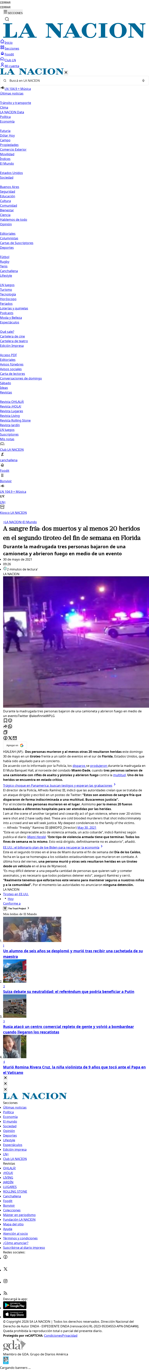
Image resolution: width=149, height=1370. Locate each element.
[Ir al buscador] (7, 19)
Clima (4, 107)
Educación (7, 196)
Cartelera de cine (12, 336)
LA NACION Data (12, 112)
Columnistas (9, 238)
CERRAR (5, 2)
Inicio (9, 42)
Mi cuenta (12, 66)
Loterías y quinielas (14, 308)
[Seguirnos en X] (5, 1270)
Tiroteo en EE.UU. (16, 894)
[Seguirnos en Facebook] (5, 1258)
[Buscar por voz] (143, 80)
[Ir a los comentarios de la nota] (10, 720)
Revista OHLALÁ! (12, 402)
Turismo (6, 289)
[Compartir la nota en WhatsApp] (10, 726)
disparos (79, 766)
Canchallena (9, 271)
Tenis (4, 266)
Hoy (11, 899)
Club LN (10, 60)
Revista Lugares (11, 411)
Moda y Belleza (11, 317)
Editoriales (8, 233)
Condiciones (53, 1335)
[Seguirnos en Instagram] (5, 1282)
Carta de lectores (12, 374)
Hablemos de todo (13, 219)
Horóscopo (8, 299)
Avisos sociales (11, 369)
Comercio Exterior (13, 149)
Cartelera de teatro (14, 341)
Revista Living (10, 416)
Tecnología (8, 294)
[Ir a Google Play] (14, 1308)
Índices (5, 159)
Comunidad (8, 205)
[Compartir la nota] (5, 726)
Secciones (12, 48)
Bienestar (7, 210)
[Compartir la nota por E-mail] (14, 738)
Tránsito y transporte (15, 103)
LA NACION (12, 522)
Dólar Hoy (7, 135)
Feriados (6, 303)
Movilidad (7, 154)
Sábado (5, 383)
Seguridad (7, 191)
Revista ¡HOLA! (10, 406)
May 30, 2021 (86, 827)
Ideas (4, 388)
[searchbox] (73, 80)
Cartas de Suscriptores (16, 243)
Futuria (5, 131)
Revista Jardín (10, 425)
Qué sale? (7, 332)
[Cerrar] (66, 72)
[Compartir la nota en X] (10, 738)
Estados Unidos (11, 173)
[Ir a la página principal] (74, 37)
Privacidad (69, 1335)
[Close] (5, 1078)
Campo (5, 140)
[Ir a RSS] (5, 1294)
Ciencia (5, 215)
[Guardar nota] (5, 720)
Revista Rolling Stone (15, 420)
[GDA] (14, 1349)
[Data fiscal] (6, 1363)
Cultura (5, 201)
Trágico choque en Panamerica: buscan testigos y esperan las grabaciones (57, 785)
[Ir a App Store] (14, 1317)
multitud (119, 775)
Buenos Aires (9, 187)
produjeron (99, 766)
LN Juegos (7, 285)
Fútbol (4, 257)
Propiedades (9, 145)
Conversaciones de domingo (21, 378)
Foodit (9, 54)
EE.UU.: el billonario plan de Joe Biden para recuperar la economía (51, 847)
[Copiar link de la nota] (5, 732)
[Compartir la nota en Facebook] (5, 738)
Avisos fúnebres (11, 364)
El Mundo (29, 522)
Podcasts (6, 313)
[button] (74, 291)
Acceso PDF (8, 355)
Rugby (4, 261)
